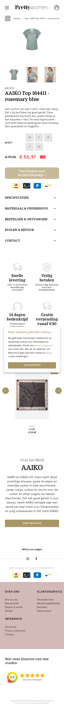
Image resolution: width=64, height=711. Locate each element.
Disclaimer (11, 626)
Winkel (8, 610)
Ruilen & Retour (19, 230)
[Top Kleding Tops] (32, 39)
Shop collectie (32, 523)
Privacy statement (15, 630)
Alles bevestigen (32, 365)
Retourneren (44, 610)
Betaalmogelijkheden (49, 603)
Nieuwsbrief (11, 603)
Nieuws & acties (14, 607)
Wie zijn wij (11, 599)
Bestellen (42, 607)
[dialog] (32, 350)
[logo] (31, 8)
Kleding (16, 18)
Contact (12, 240)
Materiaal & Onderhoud (26, 208)
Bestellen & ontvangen (26, 219)
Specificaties (17, 197)
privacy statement (43, 345)
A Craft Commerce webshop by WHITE (32, 703)
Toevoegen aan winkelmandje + (32, 173)
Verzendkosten (45, 599)
